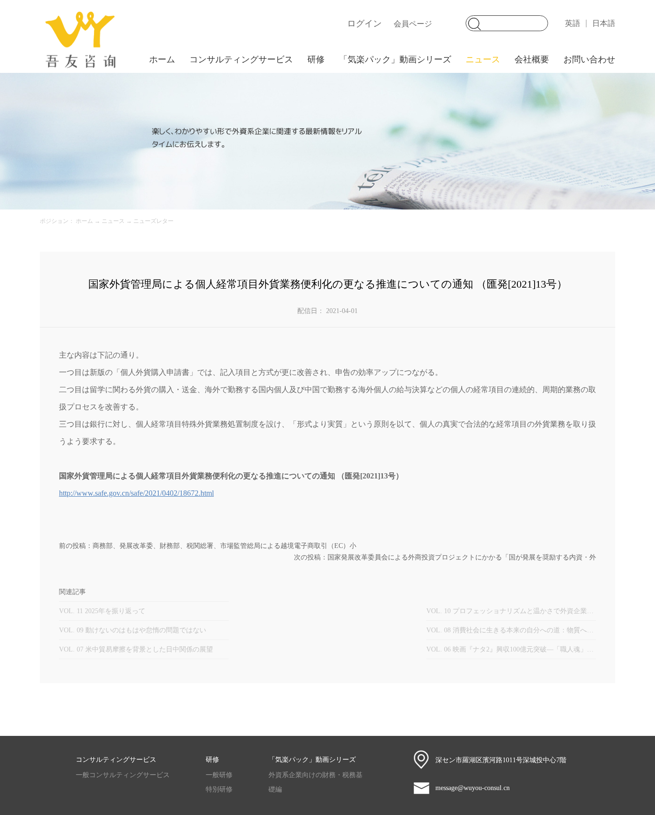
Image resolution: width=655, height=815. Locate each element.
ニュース (113, 221)
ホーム (162, 59)
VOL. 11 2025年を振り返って (102, 611)
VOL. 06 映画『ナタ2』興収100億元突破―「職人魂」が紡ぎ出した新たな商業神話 (511, 649)
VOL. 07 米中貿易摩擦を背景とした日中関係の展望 (136, 649)
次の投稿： (445, 557)
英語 (572, 23)
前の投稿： (207, 545)
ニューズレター (153, 221)
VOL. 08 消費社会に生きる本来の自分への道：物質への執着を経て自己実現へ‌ (511, 630)
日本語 (603, 23)
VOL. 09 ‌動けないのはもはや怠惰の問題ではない (132, 630)
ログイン (364, 23)
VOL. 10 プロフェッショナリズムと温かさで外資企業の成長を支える (511, 611)
